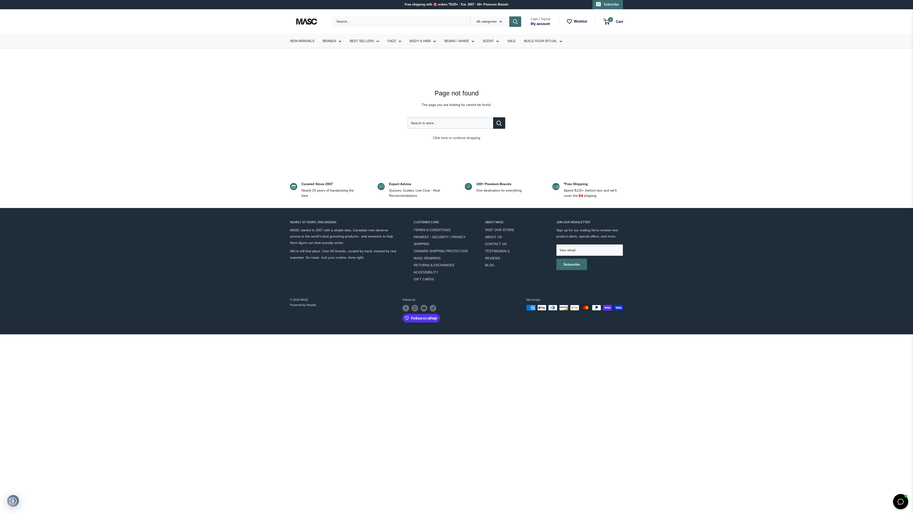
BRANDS (329, 41)
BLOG (489, 265)
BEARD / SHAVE (456, 41)
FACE (392, 41)
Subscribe (611, 4)
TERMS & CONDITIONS (432, 230)
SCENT (488, 41)
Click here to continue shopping (456, 138)
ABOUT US (493, 237)
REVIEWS (492, 258)
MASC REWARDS (427, 258)
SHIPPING (421, 244)
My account (540, 24)
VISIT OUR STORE (499, 230)
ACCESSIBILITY (426, 272)
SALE (511, 41)
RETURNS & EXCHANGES (434, 265)
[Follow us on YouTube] (424, 308)
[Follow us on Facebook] (406, 308)
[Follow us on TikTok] (433, 308)
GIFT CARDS (424, 279)
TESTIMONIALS (497, 251)
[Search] (515, 21)
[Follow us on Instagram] (415, 308)
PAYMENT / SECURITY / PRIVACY (440, 237)
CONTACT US (495, 244)
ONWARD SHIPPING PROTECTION (441, 251)
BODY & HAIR (420, 41)
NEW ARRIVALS (302, 41)
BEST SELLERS (362, 41)
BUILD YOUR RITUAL (540, 41)
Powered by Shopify (303, 305)
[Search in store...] (499, 123)
